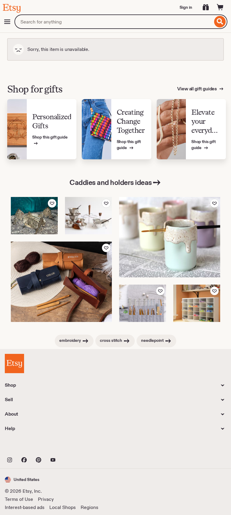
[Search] (220, 21)
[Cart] (220, 7)
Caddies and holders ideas (110, 182)
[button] (22, 479)
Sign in (186, 7)
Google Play (70, 447)
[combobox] (113, 21)
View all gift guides (197, 89)
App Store (25, 447)
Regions (89, 507)
